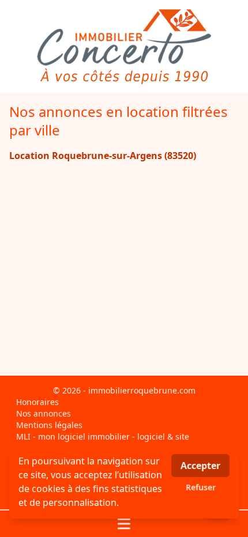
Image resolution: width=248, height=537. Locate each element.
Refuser (201, 487)
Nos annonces (43, 413)
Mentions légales (49, 424)
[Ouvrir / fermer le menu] (124, 523)
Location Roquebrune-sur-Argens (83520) (102, 155)
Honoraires (37, 401)
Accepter (200, 465)
